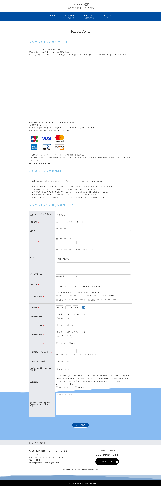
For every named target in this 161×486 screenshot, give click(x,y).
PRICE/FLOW (69, 17)
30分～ (72, 325)
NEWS (77, 470)
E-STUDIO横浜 (80, 4)
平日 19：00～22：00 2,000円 (102, 296)
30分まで (74, 343)
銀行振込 (80, 387)
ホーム (31, 443)
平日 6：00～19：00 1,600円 (71, 296)
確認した (61, 215)
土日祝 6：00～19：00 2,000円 (71, 300)
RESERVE (107, 17)
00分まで (61, 343)
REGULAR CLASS (89, 17)
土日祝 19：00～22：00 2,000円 (104, 300)
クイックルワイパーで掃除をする (70, 222)
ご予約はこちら (107, 461)
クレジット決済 (65, 387)
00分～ (61, 325)
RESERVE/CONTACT (90, 470)
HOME (52, 17)
